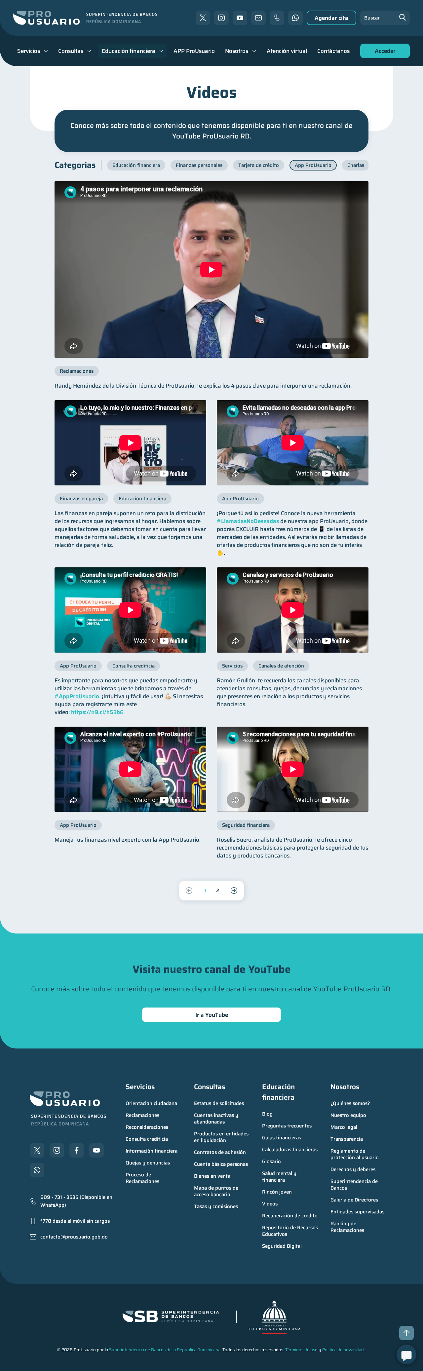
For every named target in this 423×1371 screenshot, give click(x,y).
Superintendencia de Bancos (354, 1184)
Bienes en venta (212, 1176)
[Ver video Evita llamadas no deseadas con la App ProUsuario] (292, 442)
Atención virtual (287, 51)
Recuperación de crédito (290, 1216)
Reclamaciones (142, 1115)
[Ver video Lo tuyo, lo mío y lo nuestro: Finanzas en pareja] (130, 442)
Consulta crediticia (147, 1139)
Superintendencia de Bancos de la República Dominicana (164, 1349)
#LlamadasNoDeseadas (248, 521)
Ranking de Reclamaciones (347, 1227)
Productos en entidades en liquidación (222, 1137)
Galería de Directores (354, 1200)
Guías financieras (281, 1138)
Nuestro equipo (348, 1115)
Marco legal (343, 1127)
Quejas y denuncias (148, 1163)
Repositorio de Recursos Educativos (290, 1231)
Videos (270, 1204)
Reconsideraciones (147, 1127)
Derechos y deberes (352, 1169)
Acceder (383, 52)
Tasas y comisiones (216, 1206)
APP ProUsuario (194, 51)
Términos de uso (301, 1349)
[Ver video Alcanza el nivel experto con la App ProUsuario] (130, 769)
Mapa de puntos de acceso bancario (217, 1191)
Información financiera (151, 1151)
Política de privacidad (343, 1349)
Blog (267, 1114)
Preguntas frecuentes (287, 1126)
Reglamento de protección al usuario (354, 1154)
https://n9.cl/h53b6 (97, 712)
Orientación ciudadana (151, 1103)
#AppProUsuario (77, 696)
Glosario (271, 1161)
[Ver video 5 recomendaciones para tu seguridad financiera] (292, 769)
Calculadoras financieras (290, 1150)
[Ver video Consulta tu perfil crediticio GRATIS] (130, 610)
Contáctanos (333, 51)
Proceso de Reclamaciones (142, 1178)
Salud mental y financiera (280, 1176)
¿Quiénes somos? (350, 1103)
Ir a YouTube (211, 1014)
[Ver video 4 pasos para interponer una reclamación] (211, 269)
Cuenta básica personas (221, 1164)
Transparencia (346, 1139)
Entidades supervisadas (357, 1212)
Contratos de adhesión (220, 1152)
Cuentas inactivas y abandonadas (217, 1118)
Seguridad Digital (282, 1246)
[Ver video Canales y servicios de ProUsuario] (292, 610)
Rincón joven (277, 1192)
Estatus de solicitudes (219, 1103)
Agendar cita (331, 18)
